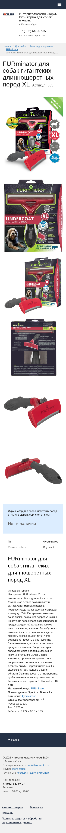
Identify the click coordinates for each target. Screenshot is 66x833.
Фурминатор (28, 696)
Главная (7, 46)
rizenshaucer (18, 768)
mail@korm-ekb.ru (38, 765)
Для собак (20, 46)
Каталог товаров (12, 807)
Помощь (7, 812)
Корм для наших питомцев (33, 772)
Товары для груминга (41, 46)
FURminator (12, 49)
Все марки (36, 807)
